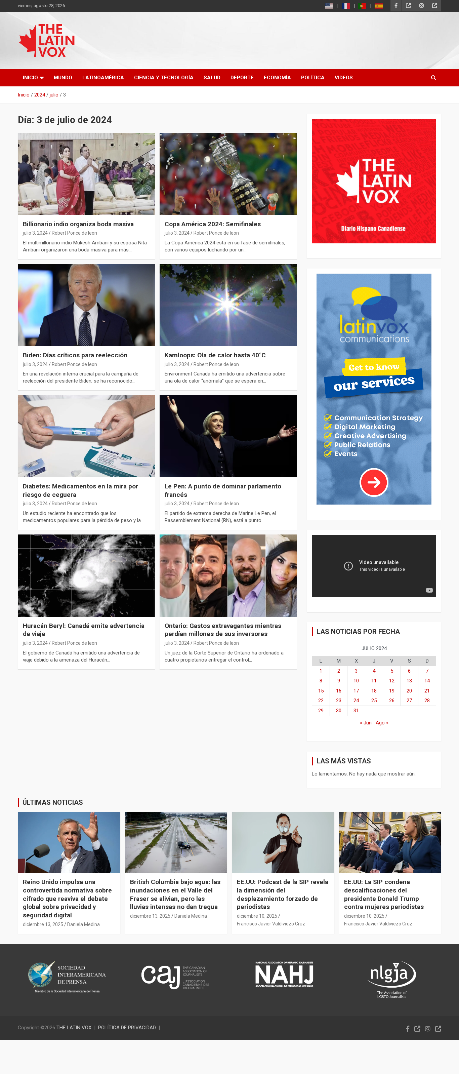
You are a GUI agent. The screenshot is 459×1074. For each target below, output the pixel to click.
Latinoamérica (103, 78)
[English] (329, 6)
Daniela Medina (83, 924)
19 (391, 691)
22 (321, 701)
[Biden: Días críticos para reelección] (86, 305)
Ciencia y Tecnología (164, 78)
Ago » (382, 723)
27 (409, 701)
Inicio (30, 78)
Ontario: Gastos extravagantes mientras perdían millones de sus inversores (223, 630)
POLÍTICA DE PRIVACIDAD (127, 1028)
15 (321, 691)
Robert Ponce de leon (74, 233)
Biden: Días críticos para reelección (75, 355)
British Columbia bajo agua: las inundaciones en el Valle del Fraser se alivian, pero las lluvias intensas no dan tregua (175, 894)
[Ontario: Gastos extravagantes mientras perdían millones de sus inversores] (228, 575)
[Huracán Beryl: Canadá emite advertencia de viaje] (86, 575)
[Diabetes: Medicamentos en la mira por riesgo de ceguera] (86, 436)
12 (391, 681)
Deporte (242, 78)
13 (409, 681)
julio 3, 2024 (35, 233)
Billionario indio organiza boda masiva (78, 224)
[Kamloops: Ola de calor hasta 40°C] (228, 305)
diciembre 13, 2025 (43, 924)
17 (356, 691)
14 (427, 681)
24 (356, 701)
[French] (346, 6)
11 (374, 681)
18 (374, 691)
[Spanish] (379, 6)
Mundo (63, 78)
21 (427, 691)
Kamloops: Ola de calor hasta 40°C (215, 355)
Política (313, 78)
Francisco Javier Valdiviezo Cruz (271, 923)
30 (338, 711)
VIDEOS (344, 78)
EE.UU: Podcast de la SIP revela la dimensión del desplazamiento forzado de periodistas (282, 894)
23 (338, 701)
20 (409, 691)
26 (391, 701)
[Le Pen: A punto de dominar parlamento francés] (228, 436)
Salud (212, 78)
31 (356, 711)
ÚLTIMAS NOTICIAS (53, 802)
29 (321, 711)
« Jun (366, 723)
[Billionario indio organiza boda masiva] (86, 173)
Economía (277, 78)
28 (427, 701)
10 (356, 681)
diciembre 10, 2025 (257, 916)
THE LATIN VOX (73, 1028)
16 (338, 691)
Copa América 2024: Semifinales (213, 224)
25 (374, 701)
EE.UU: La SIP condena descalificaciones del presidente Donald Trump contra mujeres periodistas (384, 894)
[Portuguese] (362, 6)
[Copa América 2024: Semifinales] (228, 173)
